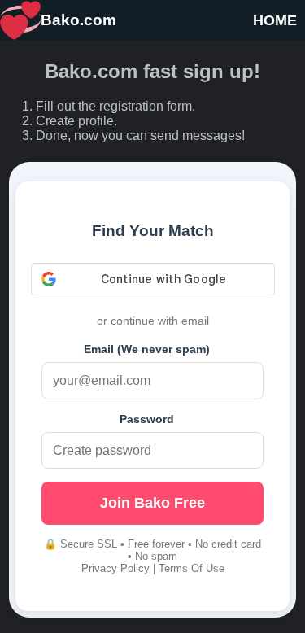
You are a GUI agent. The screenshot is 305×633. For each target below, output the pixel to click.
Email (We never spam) (147, 349)
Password (147, 419)
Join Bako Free (152, 503)
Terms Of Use (191, 568)
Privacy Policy (115, 568)
